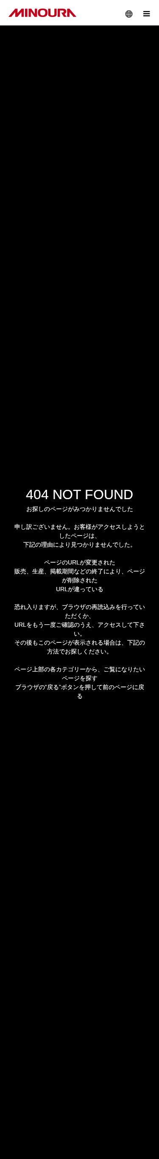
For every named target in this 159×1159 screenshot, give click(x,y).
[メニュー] (146, 12)
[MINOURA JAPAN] (42, 12)
